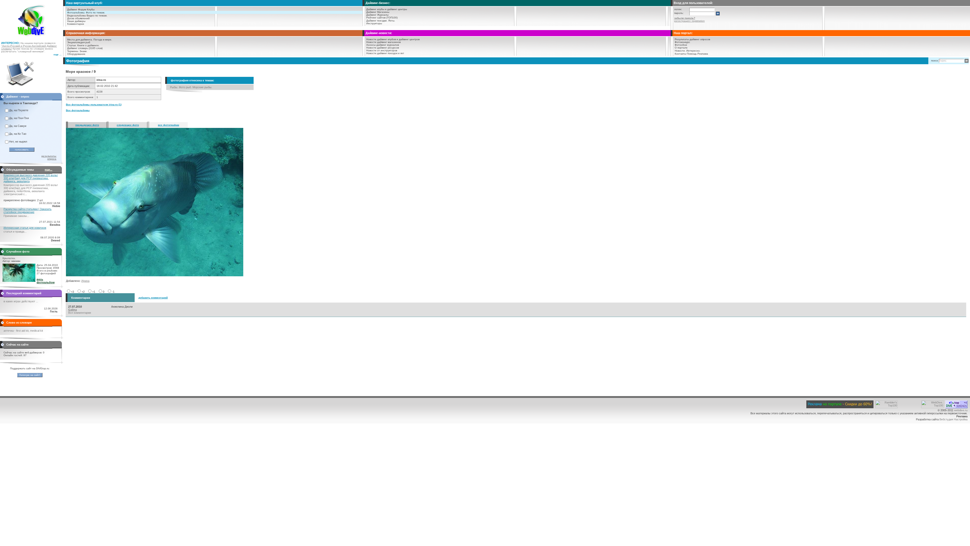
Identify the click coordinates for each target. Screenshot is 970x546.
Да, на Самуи (17, 125)
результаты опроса (48, 157)
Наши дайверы (76, 21)
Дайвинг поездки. (376, 20)
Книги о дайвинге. (88, 45)
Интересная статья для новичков (25, 227)
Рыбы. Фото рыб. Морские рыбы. (191, 87)
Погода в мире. (102, 39)
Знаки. (83, 51)
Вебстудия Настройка (953, 419)
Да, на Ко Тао (17, 133)
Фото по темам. (95, 12)
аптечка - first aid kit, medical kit (23, 330)
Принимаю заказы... (16, 215)
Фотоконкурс (682, 42)
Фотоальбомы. (76, 12)
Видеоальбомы (76, 15)
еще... (48, 169)
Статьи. (72, 45)
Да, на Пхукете (18, 110)
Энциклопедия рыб (78, 42)
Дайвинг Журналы (377, 14)
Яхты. (391, 20)
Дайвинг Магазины (377, 12)
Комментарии (75, 23)
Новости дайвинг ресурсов (382, 47)
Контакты (680, 53)
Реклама (702, 53)
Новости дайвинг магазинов (383, 42)
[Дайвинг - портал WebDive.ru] (31, 37)
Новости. (680, 50)
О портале (681, 47)
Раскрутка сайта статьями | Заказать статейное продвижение (28, 211)
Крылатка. (9, 258)
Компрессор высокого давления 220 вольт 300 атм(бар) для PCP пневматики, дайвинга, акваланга (31, 178)
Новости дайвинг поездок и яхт (385, 53)
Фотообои (681, 44)
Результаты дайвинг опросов (692, 39)
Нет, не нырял (18, 141)
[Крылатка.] (19, 280)
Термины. (73, 51)
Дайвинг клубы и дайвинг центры (386, 9)
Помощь (692, 53)
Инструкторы (374, 23)
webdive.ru (960, 410)
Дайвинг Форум (76, 9)
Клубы (90, 9)
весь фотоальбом (46, 281)
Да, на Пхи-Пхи (19, 118)
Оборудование (76, 54)
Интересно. (693, 50)
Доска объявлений (78, 18)
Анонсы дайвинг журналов (382, 44)
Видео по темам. (97, 15)
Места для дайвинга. (80, 39)
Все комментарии (79, 312)
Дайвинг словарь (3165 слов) (85, 48)
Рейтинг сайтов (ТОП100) (382, 17)
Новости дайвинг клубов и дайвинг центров (393, 39)
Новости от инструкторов (381, 50)
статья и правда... (15, 231)
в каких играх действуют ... (21, 301)
